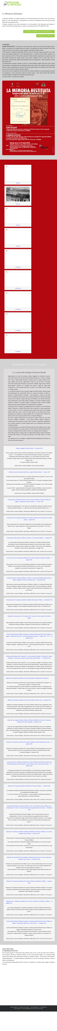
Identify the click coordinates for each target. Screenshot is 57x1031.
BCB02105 (18, 204)
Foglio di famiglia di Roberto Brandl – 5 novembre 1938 (29, 448)
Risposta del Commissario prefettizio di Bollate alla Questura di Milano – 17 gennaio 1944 (29, 786)
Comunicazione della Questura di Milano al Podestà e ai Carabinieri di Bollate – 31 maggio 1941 (29, 537)
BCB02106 (18, 183)
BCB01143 (18, 246)
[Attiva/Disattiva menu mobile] (54, 2)
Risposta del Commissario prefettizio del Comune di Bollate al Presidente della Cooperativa (27, 678)
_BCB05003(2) (18, 267)
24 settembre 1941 (27, 616)
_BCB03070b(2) (18, 288)
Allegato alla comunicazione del (15, 616)
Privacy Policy (35, 1008)
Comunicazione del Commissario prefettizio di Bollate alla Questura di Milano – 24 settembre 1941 (29, 599)
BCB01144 (18, 225)
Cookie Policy (40, 1008)
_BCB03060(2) (18, 330)
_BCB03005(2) (18, 351)
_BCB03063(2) (18, 309)
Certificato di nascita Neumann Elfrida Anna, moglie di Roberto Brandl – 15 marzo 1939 (29, 472)
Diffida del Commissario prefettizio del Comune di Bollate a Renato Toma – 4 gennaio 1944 (29, 700)
